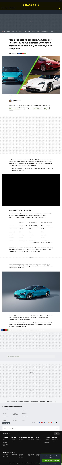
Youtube (42, 422)
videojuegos (15, 420)
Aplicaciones (24, 413)
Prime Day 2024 (6, 416)
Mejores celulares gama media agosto (21, 401)
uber (7, 8)
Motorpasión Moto (38, 441)
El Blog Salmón (55, 439)
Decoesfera (46, 440)
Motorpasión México (38, 455)
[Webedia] (59, 1)
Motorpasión (38, 439)
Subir (56, 433)
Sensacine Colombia (21, 458)
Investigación (5, 409)
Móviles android (25, 416)
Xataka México (5, 454)
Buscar (57, 429)
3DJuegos (13, 439)
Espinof (20, 440)
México (4, 420)
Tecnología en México (15, 417)
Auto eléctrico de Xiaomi (40, 330)
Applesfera (5, 442)
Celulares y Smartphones (15, 414)
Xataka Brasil (5, 456)
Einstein (33, 31)
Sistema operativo (44, 31)
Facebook (59, 8)
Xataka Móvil (5, 440)
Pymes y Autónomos (54, 441)
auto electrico (12, 8)
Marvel (56, 31)
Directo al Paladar (31, 439)
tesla (3, 8)
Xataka (4, 439)
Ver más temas (6, 423)
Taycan (47, 109)
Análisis (14, 409)
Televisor (51, 31)
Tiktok (56, 422)
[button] (16, 100)
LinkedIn (54, 422)
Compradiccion (47, 442)
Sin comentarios (14, 53)
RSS (49, 422)
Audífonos (20, 31)
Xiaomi (22, 330)
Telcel (23, 420)
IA (16, 31)
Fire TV (38, 31)
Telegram (47, 422)
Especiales (5, 413)
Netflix (29, 31)
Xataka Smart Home (5, 445)
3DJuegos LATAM (14, 454)
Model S (36, 109)
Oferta (13, 31)
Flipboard (23, 53)
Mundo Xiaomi (5, 446)
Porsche (31, 330)
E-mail (25, 53)
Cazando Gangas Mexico (25, 410)
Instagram (44, 422)
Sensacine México (21, 455)
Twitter (57, 8)
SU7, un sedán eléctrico (15, 109)
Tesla (25, 31)
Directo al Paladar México (31, 455)
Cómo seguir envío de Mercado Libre (38, 401)
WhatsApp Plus (50, 401)
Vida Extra (13, 440)
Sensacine (21, 439)
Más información (40, 463)
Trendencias (46, 439)
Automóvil (31, 5)
